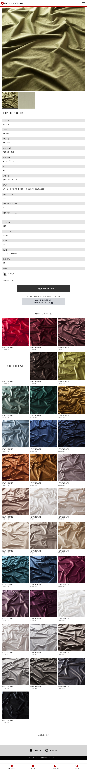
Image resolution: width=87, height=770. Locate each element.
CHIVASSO (7, 142)
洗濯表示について (9, 280)
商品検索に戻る (43, 735)
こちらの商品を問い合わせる (43, 288)
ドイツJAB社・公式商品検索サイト (44, 301)
